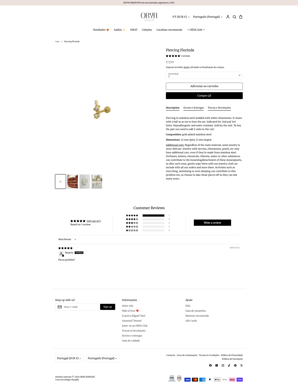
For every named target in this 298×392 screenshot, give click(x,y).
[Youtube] (217, 365)
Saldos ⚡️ (120, 29)
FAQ (187, 305)
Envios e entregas (132, 335)
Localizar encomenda (169, 29)
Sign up (107, 306)
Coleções (147, 29)
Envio (186, 67)
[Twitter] (241, 365)
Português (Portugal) (206, 17)
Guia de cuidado (131, 340)
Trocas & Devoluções (133, 330)
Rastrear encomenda (197, 315)
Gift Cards (191, 320)
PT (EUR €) (180, 17)
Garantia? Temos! (132, 320)
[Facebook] (210, 365)
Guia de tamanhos (195, 310)
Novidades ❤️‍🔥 (101, 29)
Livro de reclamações (187, 355)
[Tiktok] (229, 365)
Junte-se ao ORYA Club (134, 325)
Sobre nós (127, 305)
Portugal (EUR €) (68, 358)
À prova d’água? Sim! (133, 315)
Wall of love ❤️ (130, 310)
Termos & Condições (209, 355)
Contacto (170, 355)
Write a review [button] (212, 222)
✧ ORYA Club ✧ (196, 29)
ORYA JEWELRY (87, 377)
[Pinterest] (235, 365)
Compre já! (204, 95)
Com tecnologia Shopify (67, 379)
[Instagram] (223, 365)
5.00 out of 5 (94, 221)
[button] (173, 55)
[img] (65, 248)
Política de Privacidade (232, 355)
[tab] (172, 108)
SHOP (133, 29)
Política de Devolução (232, 359)
